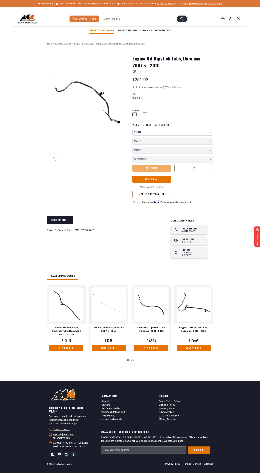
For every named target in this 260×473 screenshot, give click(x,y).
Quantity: (135, 110)
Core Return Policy (169, 415)
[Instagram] (66, 454)
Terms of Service (192, 464)
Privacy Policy (166, 412)
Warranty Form (167, 408)
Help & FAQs (108, 415)
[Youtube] (59, 454)
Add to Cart (66, 307)
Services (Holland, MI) (113, 412)
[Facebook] (53, 454)
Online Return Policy (169, 401)
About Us (106, 401)
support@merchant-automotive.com (202, 3)
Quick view (65, 301)
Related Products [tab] (62, 276)
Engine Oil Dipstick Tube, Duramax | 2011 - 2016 (193, 329)
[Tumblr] (73, 454)
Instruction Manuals (111, 419)
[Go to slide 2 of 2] (132, 360)
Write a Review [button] (173, 87)
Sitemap (208, 464)
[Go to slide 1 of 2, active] (128, 360)
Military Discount (167, 419)
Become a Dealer (110, 408)
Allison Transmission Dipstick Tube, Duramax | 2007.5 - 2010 (66, 331)
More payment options (152, 187)
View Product (66, 348)
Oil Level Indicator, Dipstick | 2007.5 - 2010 (109, 329)
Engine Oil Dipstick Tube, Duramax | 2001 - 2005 (151, 329)
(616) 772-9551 (165, 3)
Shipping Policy (167, 404)
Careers (105, 404)
